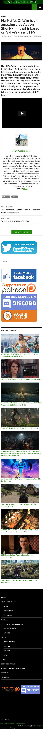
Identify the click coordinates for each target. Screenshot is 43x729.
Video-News (8, 615)
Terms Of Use (4, 723)
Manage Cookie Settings (7, 728)
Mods (3, 659)
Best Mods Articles (8, 664)
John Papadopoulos (23, 36)
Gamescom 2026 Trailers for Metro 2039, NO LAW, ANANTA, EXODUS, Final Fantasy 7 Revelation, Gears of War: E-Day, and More (21, 453)
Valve (15, 196)
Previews (7, 651)
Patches (4, 655)
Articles (4, 620)
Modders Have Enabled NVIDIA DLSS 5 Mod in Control (21, 379)
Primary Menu (40, 7)
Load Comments (21, 232)
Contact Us (12, 723)
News (3, 16)
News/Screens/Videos (9, 602)
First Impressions (10, 628)
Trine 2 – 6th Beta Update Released (15, 219)
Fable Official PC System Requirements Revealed (19, 428)
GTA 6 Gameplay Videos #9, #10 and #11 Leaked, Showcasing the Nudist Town (19, 355)
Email (25, 189)
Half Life (6, 196)
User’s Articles (9, 642)
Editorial (4, 673)
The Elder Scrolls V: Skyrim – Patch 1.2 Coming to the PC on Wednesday (20, 209)
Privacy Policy (20, 723)
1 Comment (36, 36)
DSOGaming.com (37, 726)
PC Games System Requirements (13, 668)
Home (3, 597)
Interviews (5, 677)
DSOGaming (5, 719)
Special (4, 637)
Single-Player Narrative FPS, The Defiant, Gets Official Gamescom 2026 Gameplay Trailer (21, 404)
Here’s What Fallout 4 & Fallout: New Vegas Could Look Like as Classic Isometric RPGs (19, 531)
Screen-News (8, 611)
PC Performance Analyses (13, 624)
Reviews (7, 646)
